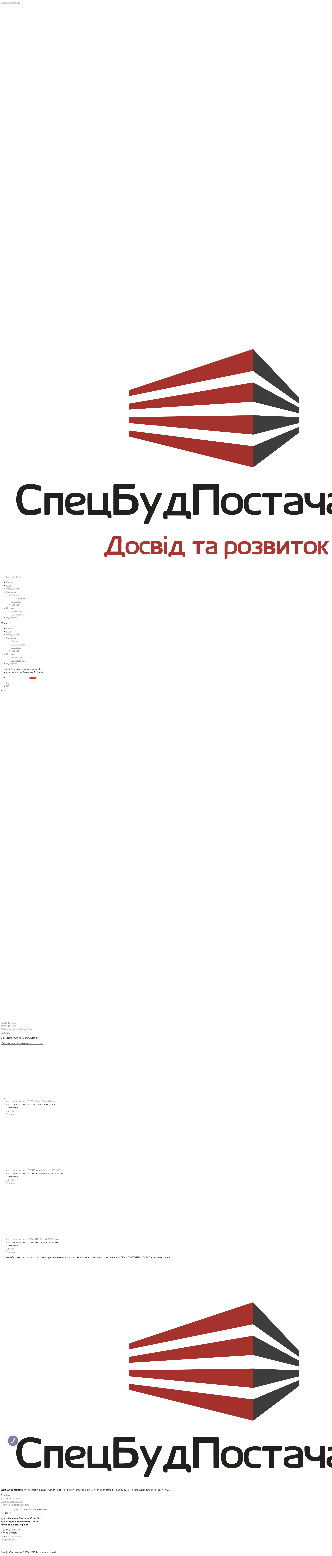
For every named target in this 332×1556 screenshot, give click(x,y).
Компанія (11, 592)
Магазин (5, 1032)
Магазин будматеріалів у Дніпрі (17, 1029)
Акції (8, 585)
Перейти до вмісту (10, 2)
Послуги (10, 608)
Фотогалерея (18, 598)
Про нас (15, 595)
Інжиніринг (17, 611)
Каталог (10, 582)
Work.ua (17, 1509)
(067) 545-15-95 (13, 1536)
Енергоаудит (18, 614)
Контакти (16, 601)
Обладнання (12, 588)
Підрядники (12, 617)
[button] (166, 623)
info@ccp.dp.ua (8, 1539)
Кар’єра (15, 604)
